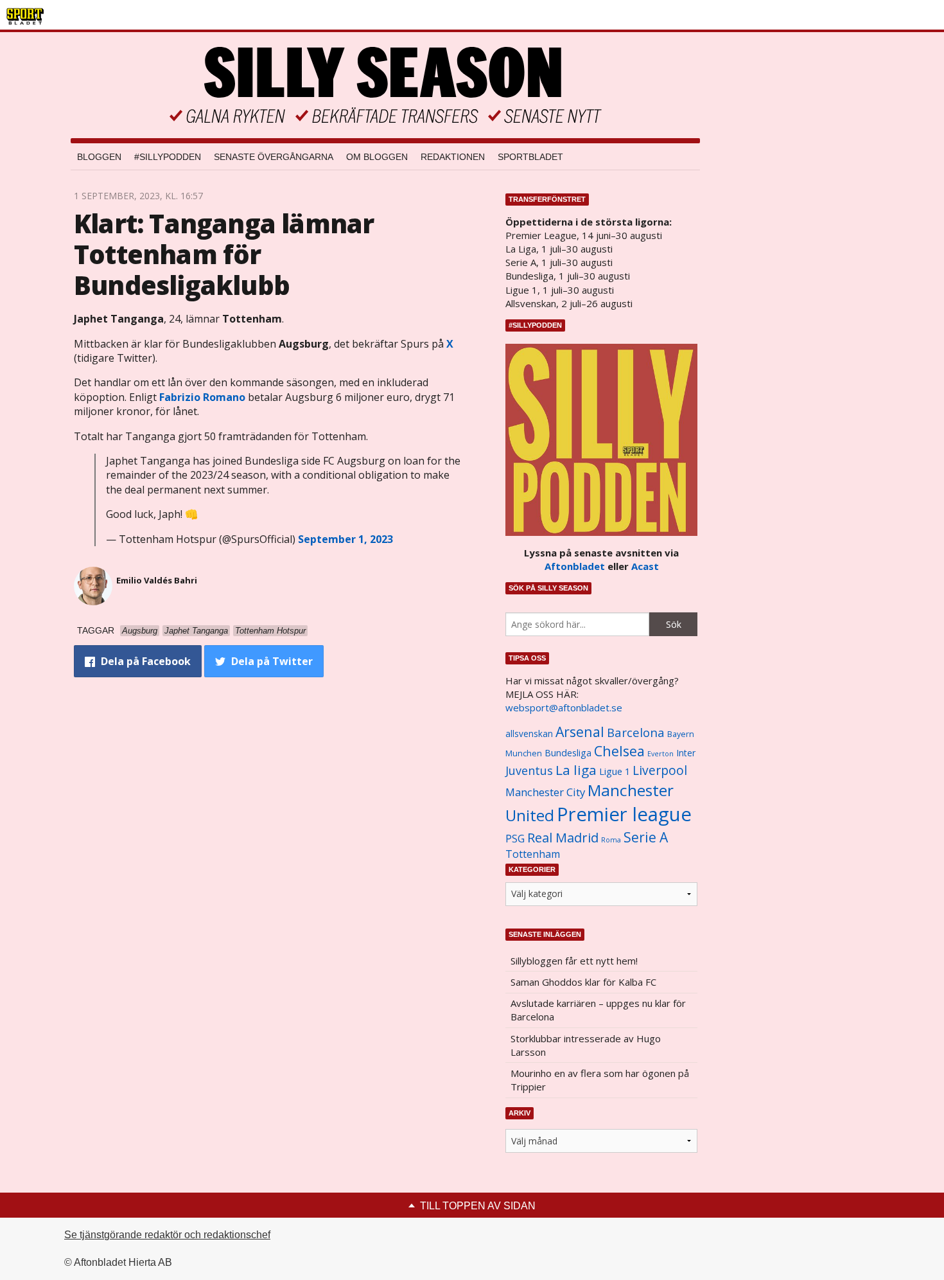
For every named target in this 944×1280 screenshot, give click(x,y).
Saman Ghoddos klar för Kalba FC (583, 981)
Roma (611, 839)
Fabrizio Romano (202, 397)
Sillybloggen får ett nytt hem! (574, 960)
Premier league (624, 814)
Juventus (529, 770)
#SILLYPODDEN (167, 157)
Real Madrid (563, 837)
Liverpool (660, 770)
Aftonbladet (575, 566)
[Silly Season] (385, 85)
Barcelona (636, 732)
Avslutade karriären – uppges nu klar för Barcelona (598, 1010)
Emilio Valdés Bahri (156, 580)
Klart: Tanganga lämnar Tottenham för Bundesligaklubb (224, 254)
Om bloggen (377, 157)
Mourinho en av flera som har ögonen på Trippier (600, 1080)
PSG (515, 838)
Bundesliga (568, 753)
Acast (645, 566)
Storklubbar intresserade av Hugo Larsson (586, 1045)
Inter (685, 753)
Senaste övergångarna (273, 157)
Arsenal (579, 731)
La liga (576, 770)
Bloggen (99, 157)
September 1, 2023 (345, 539)
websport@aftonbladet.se (563, 707)
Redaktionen (453, 157)
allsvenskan (529, 734)
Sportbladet (530, 157)
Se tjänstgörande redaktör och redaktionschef (167, 1234)
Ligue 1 (614, 771)
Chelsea (619, 751)
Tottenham (532, 854)
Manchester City (545, 792)
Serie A (646, 837)
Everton (660, 753)
